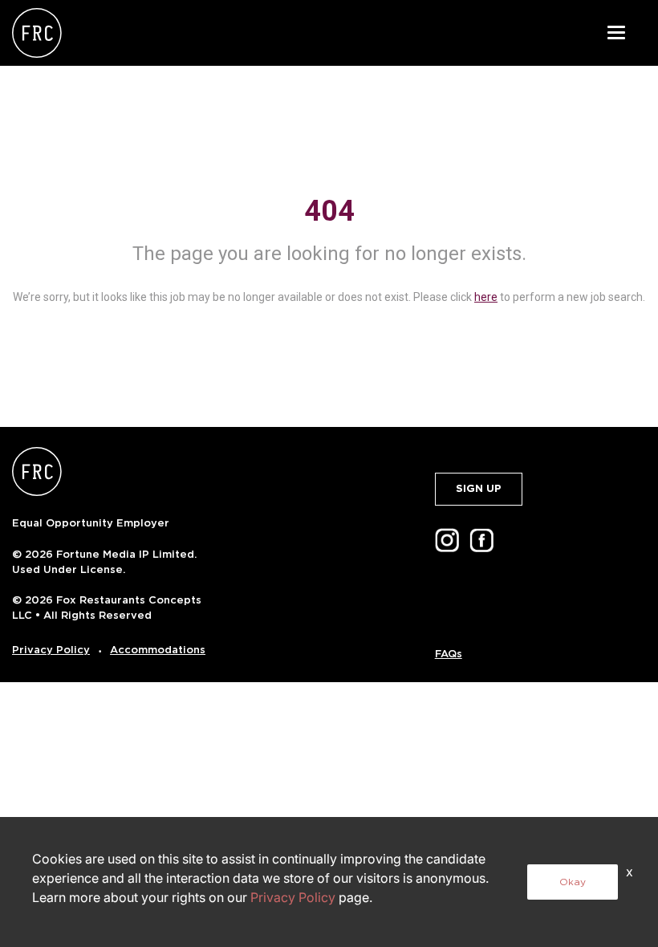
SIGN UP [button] (479, 488)
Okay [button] (572, 881)
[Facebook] (484, 539)
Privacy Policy (51, 650)
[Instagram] (450, 539)
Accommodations (157, 650)
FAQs (448, 654)
